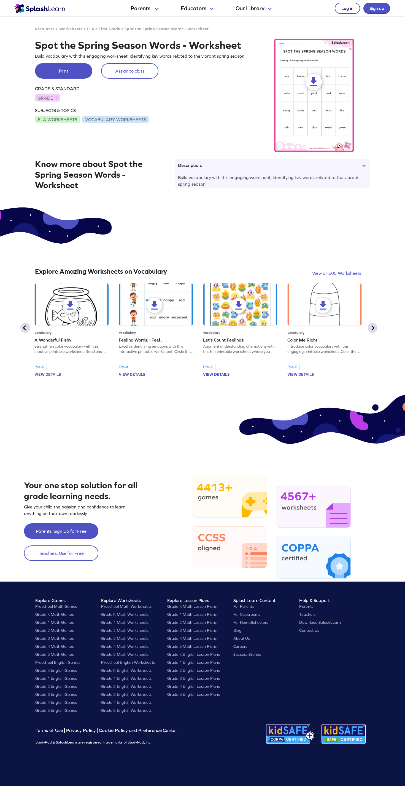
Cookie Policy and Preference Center (138, 730)
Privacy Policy (81, 730)
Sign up (376, 8)
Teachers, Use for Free (61, 553)
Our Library (250, 8)
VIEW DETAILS (47, 374)
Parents (141, 8)
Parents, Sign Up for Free (61, 531)
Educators (193, 8)
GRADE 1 (47, 97)
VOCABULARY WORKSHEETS (115, 119)
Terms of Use (50, 730)
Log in (347, 8)
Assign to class (129, 70)
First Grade (109, 28)
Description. (190, 165)
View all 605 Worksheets (336, 273)
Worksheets (70, 28)
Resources (45, 28)
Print (63, 70)
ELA (90, 28)
